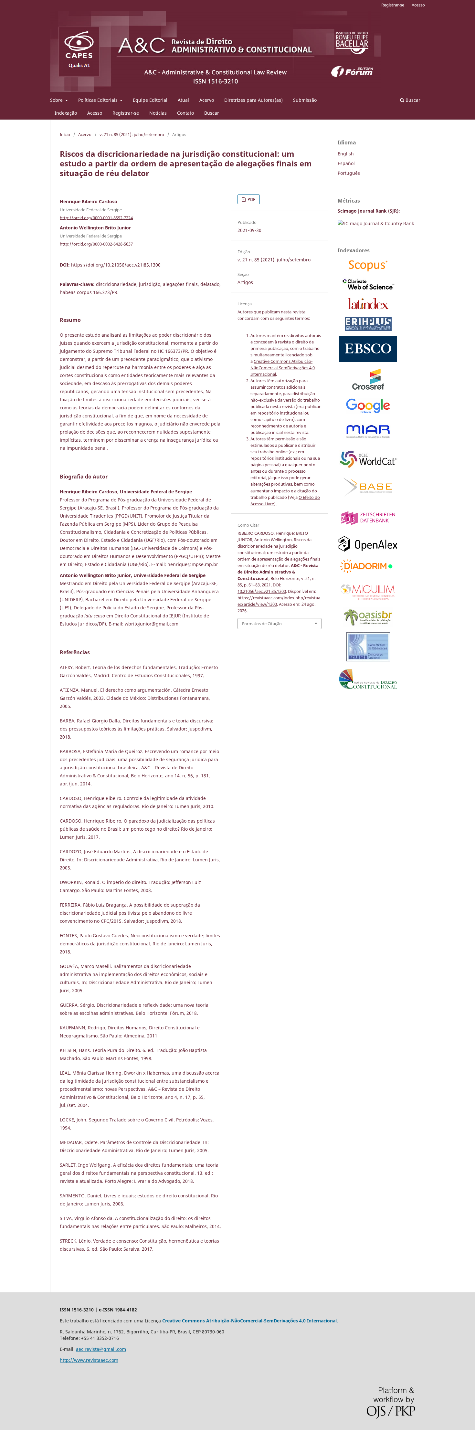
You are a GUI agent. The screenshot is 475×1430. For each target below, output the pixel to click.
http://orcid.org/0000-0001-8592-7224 (96, 217)
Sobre (57, 100)
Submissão (305, 100)
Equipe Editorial (150, 100)
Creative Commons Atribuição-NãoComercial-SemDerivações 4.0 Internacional (282, 367)
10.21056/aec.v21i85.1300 (262, 591)
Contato (185, 113)
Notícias (158, 113)
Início (65, 134)
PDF (251, 199)
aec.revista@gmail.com (101, 1349)
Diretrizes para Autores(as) (253, 100)
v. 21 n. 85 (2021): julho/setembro (132, 134)
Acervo (206, 100)
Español (346, 163)
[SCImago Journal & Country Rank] (376, 223)
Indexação (66, 113)
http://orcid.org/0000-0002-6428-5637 (96, 244)
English (346, 154)
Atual (183, 100)
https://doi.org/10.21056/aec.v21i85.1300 (116, 265)
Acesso (94, 113)
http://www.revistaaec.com (89, 1360)
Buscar (211, 113)
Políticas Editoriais (98, 100)
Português (349, 173)
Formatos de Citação (262, 623)
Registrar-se (125, 113)
